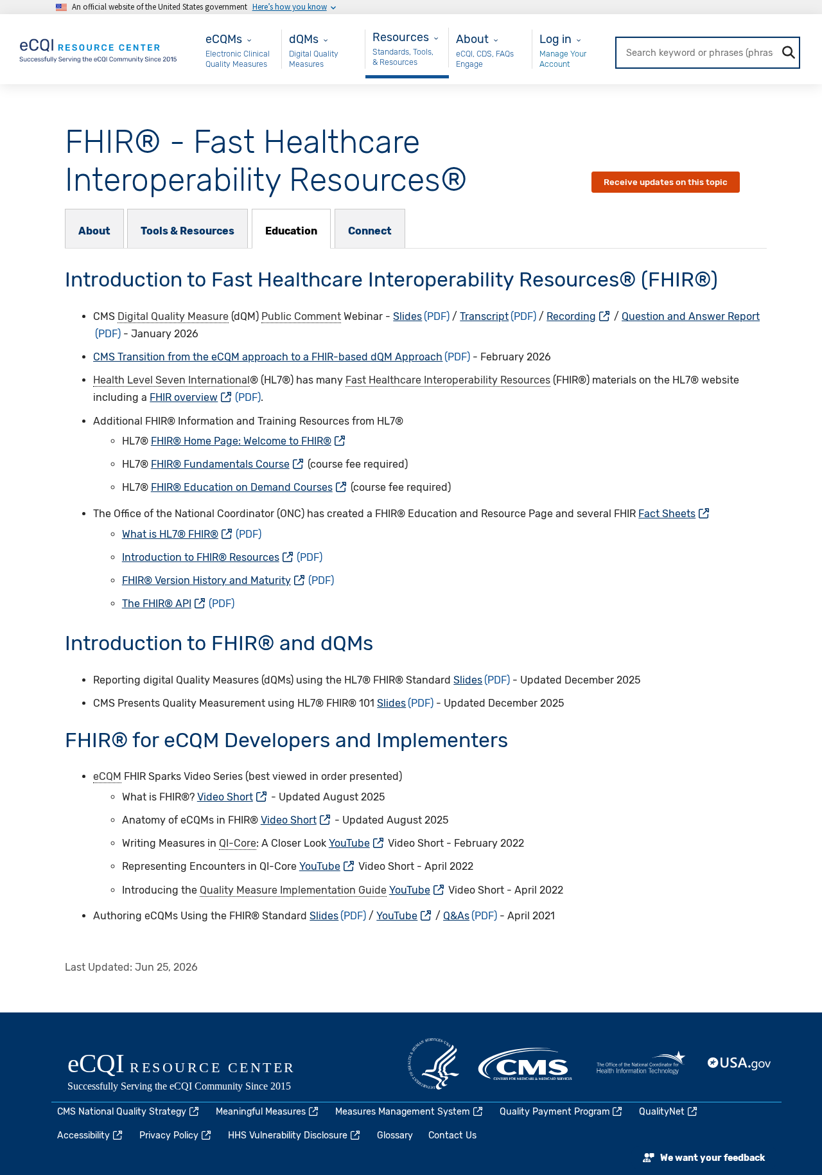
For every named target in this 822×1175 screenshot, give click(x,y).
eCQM (107, 776)
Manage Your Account (562, 59)
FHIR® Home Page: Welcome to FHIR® (241, 441)
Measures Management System (402, 1111)
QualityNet (662, 1111)
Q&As (456, 916)
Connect (370, 231)
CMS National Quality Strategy (121, 1111)
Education (291, 231)
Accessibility (83, 1135)
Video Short (225, 797)
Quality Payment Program (555, 1111)
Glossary (395, 1135)
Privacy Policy (168, 1135)
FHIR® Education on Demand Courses (242, 487)
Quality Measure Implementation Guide (293, 890)
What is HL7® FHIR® (170, 534)
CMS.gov (526, 1064)
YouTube (349, 843)
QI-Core (237, 843)
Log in (555, 39)
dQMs (304, 39)
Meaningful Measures (261, 1111)
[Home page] (99, 48)
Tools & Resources (187, 231)
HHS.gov (433, 1064)
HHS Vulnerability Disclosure (287, 1135)
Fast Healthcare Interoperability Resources (447, 380)
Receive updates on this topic (666, 182)
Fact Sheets (666, 514)
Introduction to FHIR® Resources (200, 557)
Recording (571, 316)
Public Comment (301, 316)
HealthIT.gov (641, 1064)
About (94, 231)
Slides (407, 316)
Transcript (484, 316)
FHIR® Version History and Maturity (206, 580)
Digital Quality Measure (173, 316)
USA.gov (740, 1063)
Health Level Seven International (171, 380)
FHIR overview (184, 397)
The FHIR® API (156, 603)
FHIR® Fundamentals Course (220, 464)
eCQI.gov (195, 1073)
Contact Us (452, 1135)
